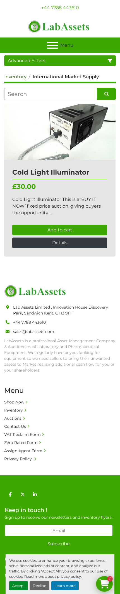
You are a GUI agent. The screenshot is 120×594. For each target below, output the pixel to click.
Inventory (13, 410)
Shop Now (14, 402)
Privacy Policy (18, 458)
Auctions (12, 418)
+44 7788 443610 (60, 7)
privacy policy (69, 576)
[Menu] (52, 45)
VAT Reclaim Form (22, 434)
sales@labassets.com (33, 331)
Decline (39, 586)
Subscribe (58, 543)
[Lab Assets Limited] (36, 291)
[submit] (106, 94)
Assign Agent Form (23, 450)
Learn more (65, 586)
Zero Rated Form (21, 442)
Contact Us (15, 426)
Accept (18, 586)
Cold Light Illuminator (50, 172)
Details (60, 242)
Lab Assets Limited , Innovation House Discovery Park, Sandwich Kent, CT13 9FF (60, 310)
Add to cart (59, 230)
